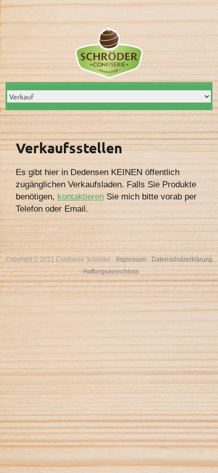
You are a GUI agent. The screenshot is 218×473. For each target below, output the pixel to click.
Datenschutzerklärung (182, 259)
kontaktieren (80, 196)
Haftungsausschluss (111, 271)
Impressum (131, 259)
